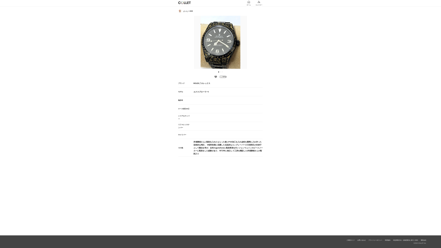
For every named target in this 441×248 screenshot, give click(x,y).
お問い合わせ (361, 240)
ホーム (249, 5)
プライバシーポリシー (375, 240)
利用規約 (387, 240)
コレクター (258, 5)
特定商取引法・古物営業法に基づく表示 (405, 240)
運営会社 (423, 240)
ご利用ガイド (350, 240)
